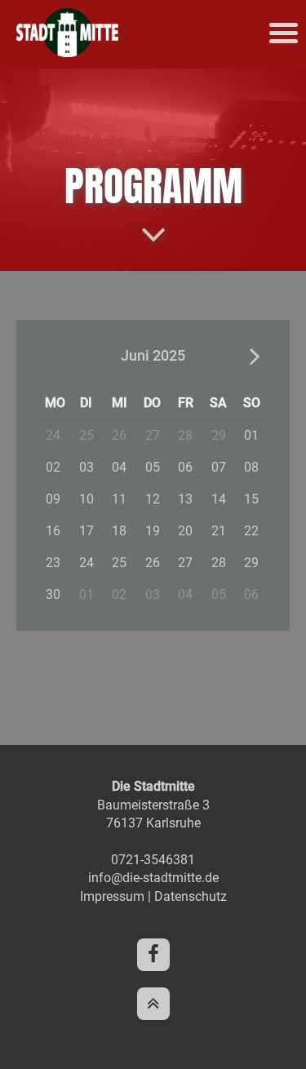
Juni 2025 (153, 355)
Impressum (112, 896)
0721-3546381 (153, 859)
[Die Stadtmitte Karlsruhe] (67, 52)
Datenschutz (190, 896)
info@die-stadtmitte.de (153, 877)
